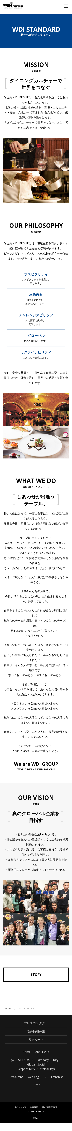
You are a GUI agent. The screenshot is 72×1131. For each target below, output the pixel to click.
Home (27, 1052)
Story (55, 1060)
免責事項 (34, 1107)
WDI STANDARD (23, 1060)
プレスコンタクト (36, 1023)
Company (42, 1060)
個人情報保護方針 (50, 1107)
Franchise (57, 1077)
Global (31, 1064)
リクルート (36, 1039)
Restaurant (16, 1077)
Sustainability (45, 1069)
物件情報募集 (36, 1031)
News (36, 1084)
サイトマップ (20, 1107)
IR (45, 1077)
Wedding (33, 1077)
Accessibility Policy (36, 1111)
